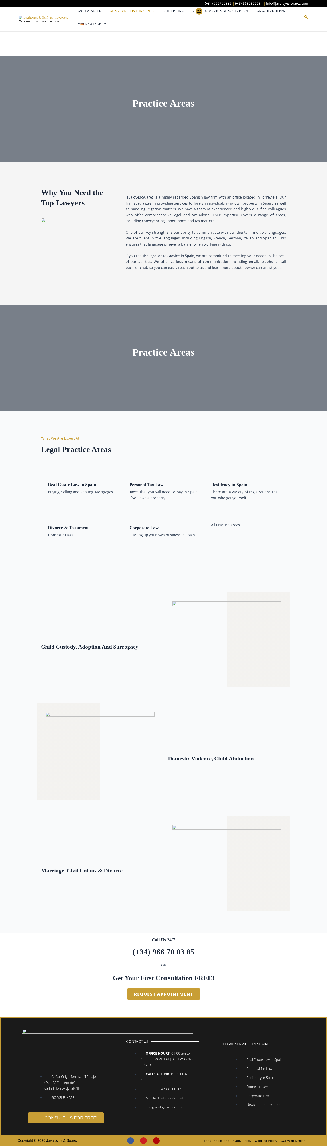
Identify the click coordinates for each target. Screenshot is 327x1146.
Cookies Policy (266, 1140)
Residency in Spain (229, 484)
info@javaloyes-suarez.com (287, 3)
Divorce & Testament (68, 527)
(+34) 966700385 (218, 3)
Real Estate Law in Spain (72, 484)
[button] (152, 11)
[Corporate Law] (133, 518)
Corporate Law (144, 527)
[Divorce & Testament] (51, 518)
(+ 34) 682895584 (249, 3)
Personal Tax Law (146, 484)
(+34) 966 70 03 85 (163, 951)
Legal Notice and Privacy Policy (228, 1140)
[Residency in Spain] (214, 475)
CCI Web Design (293, 1140)
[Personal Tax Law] (133, 475)
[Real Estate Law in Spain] (51, 475)
